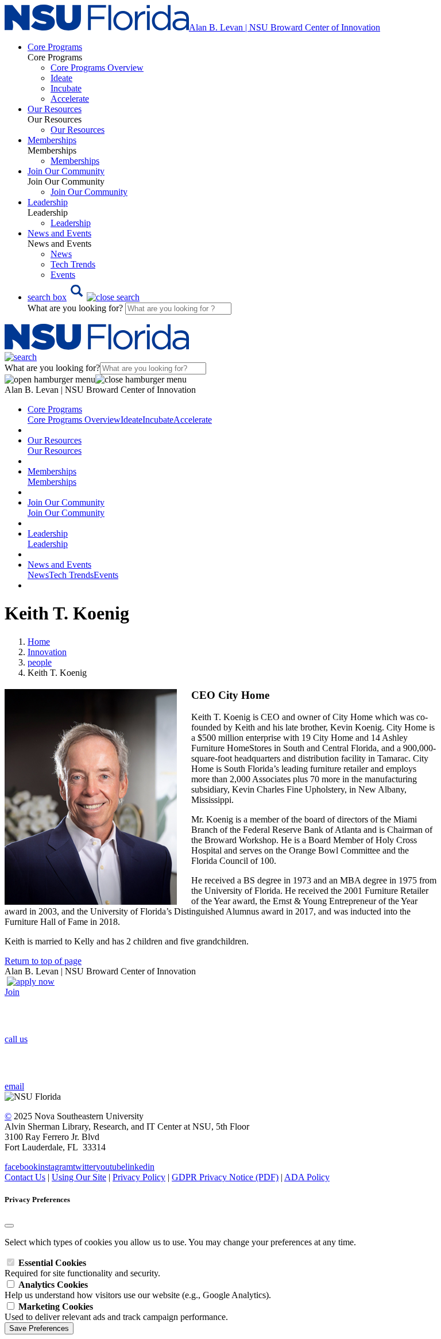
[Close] (9, 1225)
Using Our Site (79, 1177)
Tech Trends (73, 264)
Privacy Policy (139, 1177)
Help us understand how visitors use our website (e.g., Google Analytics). (138, 1290)
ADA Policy (307, 1177)
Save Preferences (39, 1328)
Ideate (61, 78)
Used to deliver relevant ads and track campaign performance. (116, 1312)
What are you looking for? (76, 308)
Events (63, 275)
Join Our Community (89, 192)
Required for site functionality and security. (82, 1268)
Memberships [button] (52, 140)
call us (16, 1039)
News (61, 254)
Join (12, 992)
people (40, 662)
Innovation (47, 652)
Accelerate (70, 99)
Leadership (71, 223)
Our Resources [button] (55, 109)
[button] (84, 297)
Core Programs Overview (97, 67)
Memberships (75, 161)
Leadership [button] (48, 202)
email (14, 1086)
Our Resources (78, 130)
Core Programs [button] (55, 47)
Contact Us (25, 1177)
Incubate (66, 88)
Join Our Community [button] (66, 171)
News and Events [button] (59, 233)
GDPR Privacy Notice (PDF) (225, 1177)
